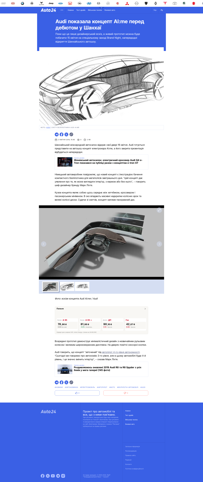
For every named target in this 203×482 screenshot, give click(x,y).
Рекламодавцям (131, 451)
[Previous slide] (43, 244)
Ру (162, 10)
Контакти (128, 464)
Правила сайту (130, 455)
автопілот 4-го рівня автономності (121, 352)
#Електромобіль (87, 387)
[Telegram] (58, 476)
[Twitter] (48, 476)
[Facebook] (43, 476)
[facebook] (61, 134)
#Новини (59, 387)
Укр (155, 10)
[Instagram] (63, 476)
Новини (71, 10)
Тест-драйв (80, 10)
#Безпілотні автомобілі (127, 387)
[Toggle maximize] (159, 210)
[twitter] (66, 134)
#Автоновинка (71, 387)
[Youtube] (53, 476)
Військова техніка (95, 10)
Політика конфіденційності (134, 469)
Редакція (128, 460)
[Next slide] (159, 244)
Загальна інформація (132, 446)
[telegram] (57, 134)
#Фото (112, 387)
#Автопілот (102, 387)
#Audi (143, 387)
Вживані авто (110, 10)
